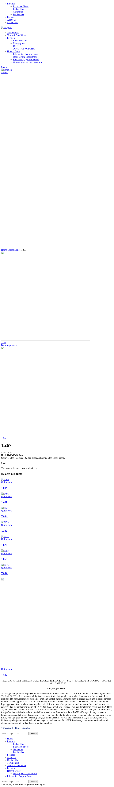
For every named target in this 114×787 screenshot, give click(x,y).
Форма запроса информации (27, 62)
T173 (3, 342)
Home (4, 250)
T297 (3, 438)
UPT (15, 46)
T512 (4, 674)
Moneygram (18, 43)
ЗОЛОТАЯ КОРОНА (24, 48)
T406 (4, 502)
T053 (4, 559)
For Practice (18, 14)
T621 (4, 544)
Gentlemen (18, 11)
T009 (4, 488)
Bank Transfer (19, 40)
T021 (4, 516)
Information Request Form (25, 54)
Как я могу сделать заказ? (26, 59)
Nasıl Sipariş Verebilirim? (25, 56)
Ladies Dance (19, 9)
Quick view (6, 482)
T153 (4, 530)
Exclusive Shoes (20, 6)
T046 (4, 573)
